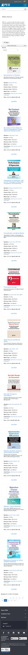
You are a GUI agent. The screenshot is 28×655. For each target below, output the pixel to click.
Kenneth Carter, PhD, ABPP (15, 294)
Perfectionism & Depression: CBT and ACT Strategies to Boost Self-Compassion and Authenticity (14, 181)
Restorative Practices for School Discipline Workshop (13, 561)
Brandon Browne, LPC (14, 461)
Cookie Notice (22, 645)
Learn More (14, 101)
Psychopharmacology (10, 287)
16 (8, 600)
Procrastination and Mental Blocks (14, 233)
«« (2, 598)
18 (14, 600)
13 (22, 598)
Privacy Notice (7, 645)
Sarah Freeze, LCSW (14, 515)
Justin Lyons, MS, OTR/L (15, 242)
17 (11, 600)
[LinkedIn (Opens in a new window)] (13, 633)
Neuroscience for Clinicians (12, 75)
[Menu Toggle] (25, 5)
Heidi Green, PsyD (13, 135)
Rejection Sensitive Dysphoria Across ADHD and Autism (13, 451)
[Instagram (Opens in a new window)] (8, 633)
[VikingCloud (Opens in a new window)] (5, 650)
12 (19, 598)
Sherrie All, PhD (13, 82)
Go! (25, 45)
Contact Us (8, 626)
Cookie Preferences (5, 646)
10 (13, 598)
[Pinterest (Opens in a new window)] (18, 633)
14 (2, 600)
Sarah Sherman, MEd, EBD (15, 570)
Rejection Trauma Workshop (12, 506)
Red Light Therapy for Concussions (10, 394)
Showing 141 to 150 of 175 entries (9, 594)
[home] (5, 5)
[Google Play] (23, 638)
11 (16, 598)
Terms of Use (19, 644)
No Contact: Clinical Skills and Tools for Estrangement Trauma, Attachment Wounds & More (13, 129)
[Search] (25, 9)
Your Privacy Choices (15, 645)
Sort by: (4, 47)
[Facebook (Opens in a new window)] (3, 633)
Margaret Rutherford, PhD (15, 188)
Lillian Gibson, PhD (13, 349)
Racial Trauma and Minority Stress (12, 340)
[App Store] (14, 638)
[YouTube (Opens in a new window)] (24, 633)
